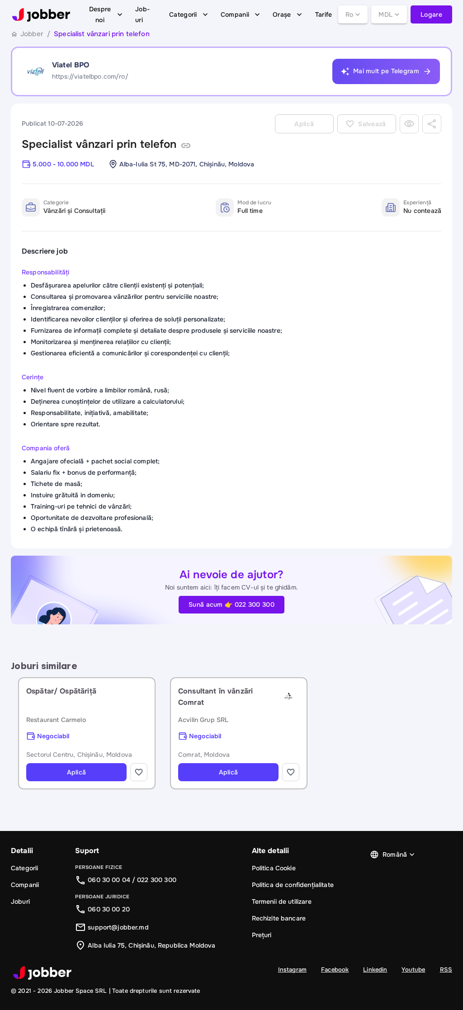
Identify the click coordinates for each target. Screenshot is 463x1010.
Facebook (335, 969)
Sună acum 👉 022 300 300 (231, 604)
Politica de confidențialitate (293, 885)
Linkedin (375, 969)
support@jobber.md (118, 927)
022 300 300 (156, 880)
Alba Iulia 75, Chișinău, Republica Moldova (151, 945)
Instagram (292, 969)
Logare (431, 14)
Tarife (323, 14)
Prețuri (262, 935)
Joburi (20, 901)
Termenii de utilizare (282, 901)
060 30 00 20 (109, 909)
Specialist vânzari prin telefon (99, 144)
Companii (235, 14)
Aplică (76, 772)
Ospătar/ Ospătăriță (61, 691)
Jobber (31, 33)
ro (349, 14)
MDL (385, 14)
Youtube (413, 969)
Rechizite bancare (279, 918)
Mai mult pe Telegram (386, 71)
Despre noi (100, 14)
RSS (446, 969)
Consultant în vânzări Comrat (215, 697)
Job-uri (142, 14)
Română (395, 854)
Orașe (282, 14)
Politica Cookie (274, 868)
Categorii (183, 14)
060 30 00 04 (109, 880)
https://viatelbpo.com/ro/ (90, 76)
